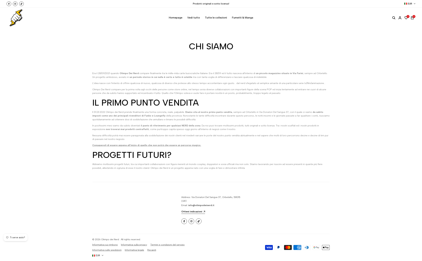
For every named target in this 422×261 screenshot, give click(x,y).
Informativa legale (134, 250)
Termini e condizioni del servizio (167, 244)
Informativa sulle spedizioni (106, 250)
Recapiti (151, 250)
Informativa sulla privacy (134, 244)
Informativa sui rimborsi (105, 244)
